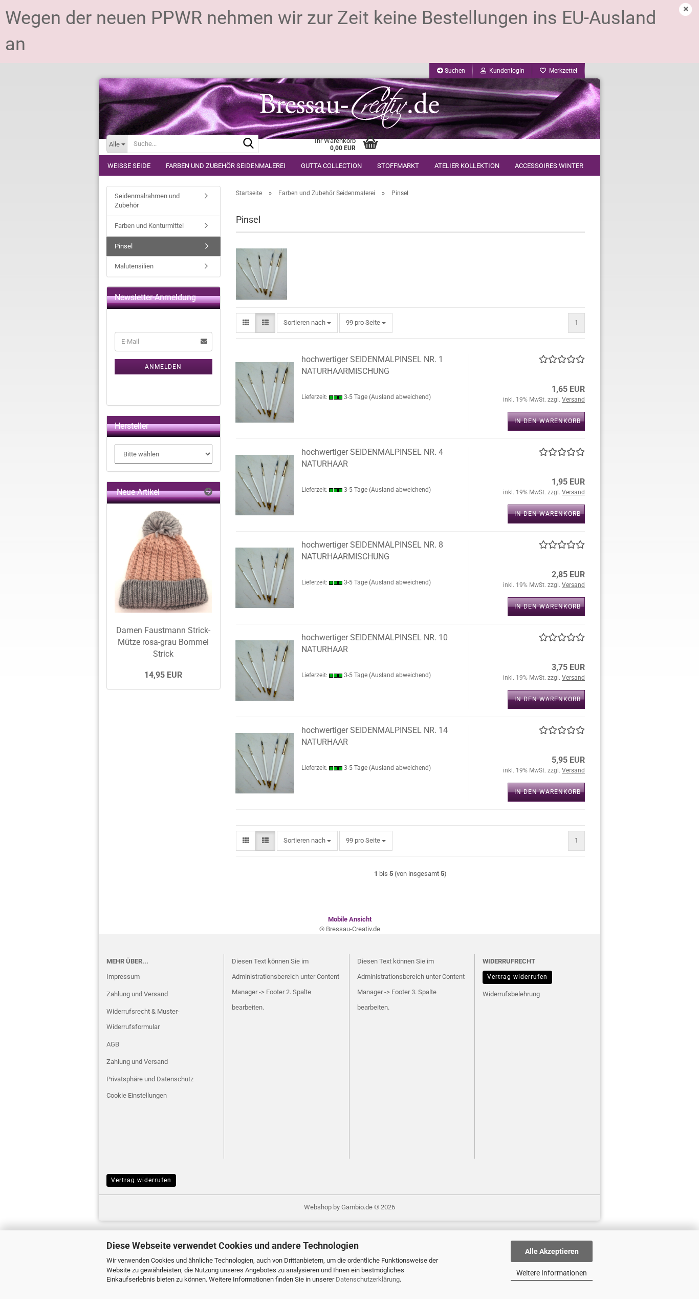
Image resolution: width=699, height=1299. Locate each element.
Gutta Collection (331, 166)
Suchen (454, 70)
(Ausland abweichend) (400, 397)
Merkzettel (561, 70)
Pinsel (124, 246)
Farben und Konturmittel (149, 225)
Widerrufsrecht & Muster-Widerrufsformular (143, 1019)
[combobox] (307, 323)
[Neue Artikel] (208, 492)
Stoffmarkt (398, 166)
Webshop (318, 1207)
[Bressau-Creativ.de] (349, 106)
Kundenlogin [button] (505, 70)
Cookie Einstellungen (136, 1095)
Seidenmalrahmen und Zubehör (147, 200)
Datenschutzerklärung (368, 1279)
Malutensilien (134, 266)
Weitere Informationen (551, 1273)
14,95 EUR (163, 675)
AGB (112, 1044)
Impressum (123, 976)
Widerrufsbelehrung (511, 994)
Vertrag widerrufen (517, 976)
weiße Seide (128, 166)
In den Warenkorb (547, 421)
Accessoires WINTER (549, 166)
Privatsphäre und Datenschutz (149, 1079)
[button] (246, 323)
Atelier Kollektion (466, 166)
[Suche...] (248, 144)
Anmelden (163, 366)
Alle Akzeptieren (552, 1251)
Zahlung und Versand (137, 994)
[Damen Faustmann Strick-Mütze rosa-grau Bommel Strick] (163, 562)
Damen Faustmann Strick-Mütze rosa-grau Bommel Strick (163, 642)
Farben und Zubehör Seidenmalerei (226, 166)
